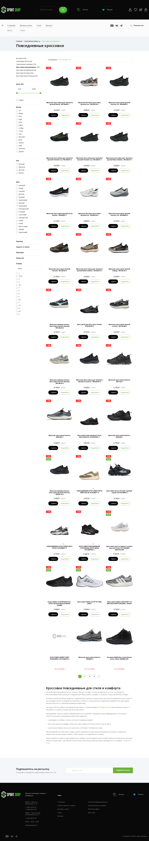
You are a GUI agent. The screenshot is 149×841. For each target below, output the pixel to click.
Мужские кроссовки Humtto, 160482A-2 (89, 658)
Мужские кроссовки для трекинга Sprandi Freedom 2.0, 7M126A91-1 (89, 159)
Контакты (49, 25)
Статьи (39, 25)
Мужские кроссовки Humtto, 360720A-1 (119, 436)
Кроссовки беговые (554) (24, 73)
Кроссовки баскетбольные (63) (27, 76)
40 (123, 538)
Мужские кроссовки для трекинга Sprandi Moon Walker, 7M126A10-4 (89, 270)
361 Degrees (102, 707)
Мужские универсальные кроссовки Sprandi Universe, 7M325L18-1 (59, 492)
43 (59, 94)
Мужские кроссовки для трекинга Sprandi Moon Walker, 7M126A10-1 (119, 159)
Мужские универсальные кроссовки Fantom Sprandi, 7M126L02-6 (59, 326)
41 (52, 94)
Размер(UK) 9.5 (64, 593)
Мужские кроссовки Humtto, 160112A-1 (119, 381)
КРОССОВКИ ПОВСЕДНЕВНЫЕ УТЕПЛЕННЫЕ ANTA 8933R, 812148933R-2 (89, 548)
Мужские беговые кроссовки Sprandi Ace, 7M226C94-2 (89, 103)
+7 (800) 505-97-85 (31, 809)
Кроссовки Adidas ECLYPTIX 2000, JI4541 (89, 602)
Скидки (22, 30)
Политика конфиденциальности (98, 802)
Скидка (21, 100)
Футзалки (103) (21, 58)
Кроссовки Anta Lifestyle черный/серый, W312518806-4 (119, 492)
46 (68, 150)
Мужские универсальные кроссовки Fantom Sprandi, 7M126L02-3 (59, 381)
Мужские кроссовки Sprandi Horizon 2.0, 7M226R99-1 (119, 103)
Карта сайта (91, 812)
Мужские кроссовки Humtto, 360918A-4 (60, 436)
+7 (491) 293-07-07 (31, 807)
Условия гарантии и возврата (66, 805)
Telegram (110, 9)
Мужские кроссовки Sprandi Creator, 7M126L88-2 (119, 325)
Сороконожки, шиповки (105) (26, 64)
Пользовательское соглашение (97, 805)
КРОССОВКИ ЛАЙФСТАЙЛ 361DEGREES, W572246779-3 (59, 658)
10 (97, 316)
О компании (11, 25)
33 (119, 482)
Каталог (85, 9)
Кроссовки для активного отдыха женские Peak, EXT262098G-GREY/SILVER (119, 548)
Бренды (9, 30)
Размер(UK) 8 (54, 590)
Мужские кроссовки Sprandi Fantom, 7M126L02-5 (59, 270)
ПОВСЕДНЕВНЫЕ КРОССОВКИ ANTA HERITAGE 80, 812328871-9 (89, 492)
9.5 (93, 316)
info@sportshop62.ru (31, 825)
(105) (28, 67)
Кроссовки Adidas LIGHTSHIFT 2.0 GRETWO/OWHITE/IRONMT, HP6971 (119, 602)
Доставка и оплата (26, 25)
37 (119, 538)
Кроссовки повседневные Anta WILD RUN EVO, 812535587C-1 (89, 436)
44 (63, 94)
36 (115, 538)
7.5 (78, 316)
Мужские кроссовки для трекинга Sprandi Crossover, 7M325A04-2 (89, 381)
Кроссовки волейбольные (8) (26, 70)
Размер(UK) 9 (54, 593)
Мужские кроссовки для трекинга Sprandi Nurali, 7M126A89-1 (59, 103)
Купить (53, 115)
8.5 (86, 316)
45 (67, 94)
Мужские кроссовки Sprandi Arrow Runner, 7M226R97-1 (59, 214)
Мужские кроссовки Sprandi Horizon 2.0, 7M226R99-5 (119, 214)
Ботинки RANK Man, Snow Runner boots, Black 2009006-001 (119, 658)
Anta (109, 707)
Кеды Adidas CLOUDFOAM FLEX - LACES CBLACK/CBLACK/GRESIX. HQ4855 (59, 603)
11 (100, 316)
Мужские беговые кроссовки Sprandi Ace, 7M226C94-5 (89, 214)
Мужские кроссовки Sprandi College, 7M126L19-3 (119, 270)
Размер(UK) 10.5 (64, 586)
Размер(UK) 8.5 (64, 590)
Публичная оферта (93, 809)
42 (56, 94)
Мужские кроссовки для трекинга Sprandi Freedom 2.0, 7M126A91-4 (59, 159)
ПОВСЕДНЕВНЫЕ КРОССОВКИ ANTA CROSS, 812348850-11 (59, 547)
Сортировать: (53, 60)
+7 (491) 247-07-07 (31, 818)
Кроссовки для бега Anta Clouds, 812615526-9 (89, 325)
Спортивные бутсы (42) (24, 61)
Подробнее (65, 115)
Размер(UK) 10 (54, 586)
